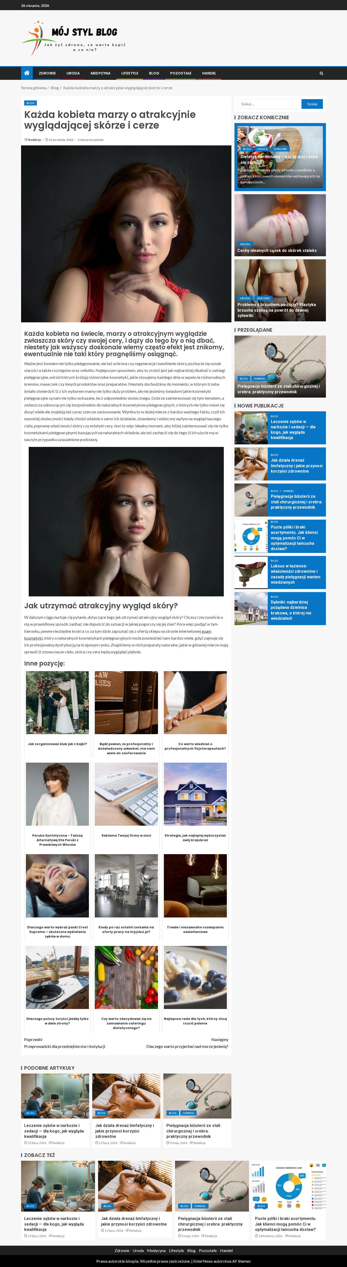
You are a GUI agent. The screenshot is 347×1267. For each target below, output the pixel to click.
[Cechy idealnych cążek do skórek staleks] (280, 225)
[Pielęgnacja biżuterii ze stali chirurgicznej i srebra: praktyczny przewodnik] (197, 1096)
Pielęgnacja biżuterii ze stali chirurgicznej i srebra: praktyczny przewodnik (193, 1131)
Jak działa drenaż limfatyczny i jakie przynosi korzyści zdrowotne (124, 1131)
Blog (154, 73)
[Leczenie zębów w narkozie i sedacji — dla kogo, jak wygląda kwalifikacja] (55, 1096)
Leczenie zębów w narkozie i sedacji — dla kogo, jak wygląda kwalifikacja (54, 1131)
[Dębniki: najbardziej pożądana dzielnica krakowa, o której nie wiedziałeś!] (251, 608)
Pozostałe (180, 73)
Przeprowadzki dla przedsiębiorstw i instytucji (64, 1043)
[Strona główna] (27, 73)
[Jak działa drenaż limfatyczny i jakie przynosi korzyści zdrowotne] (126, 1096)
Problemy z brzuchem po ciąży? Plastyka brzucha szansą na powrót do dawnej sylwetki (277, 310)
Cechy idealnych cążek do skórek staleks (277, 250)
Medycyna (101, 73)
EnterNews (203, 1261)
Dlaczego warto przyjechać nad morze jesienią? (187, 1043)
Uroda (73, 73)
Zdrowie (47, 73)
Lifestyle (129, 73)
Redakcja (34, 140)
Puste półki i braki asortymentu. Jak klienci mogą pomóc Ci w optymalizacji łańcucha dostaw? (279, 386)
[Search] (321, 73)
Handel (209, 73)
